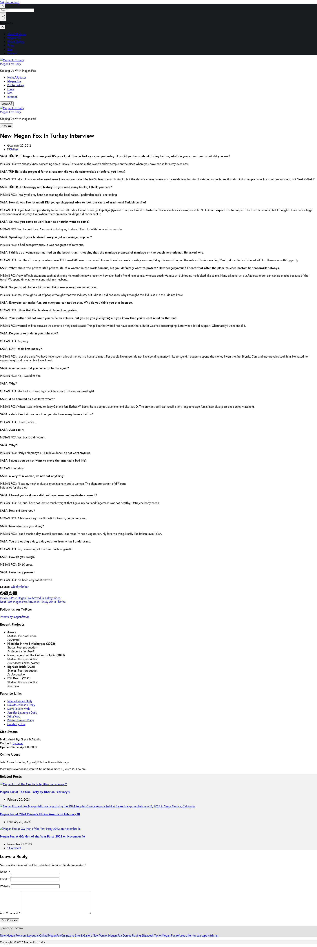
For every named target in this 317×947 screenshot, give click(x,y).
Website (5, 886)
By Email (18, 743)
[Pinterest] (11, 594)
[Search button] (3, 16)
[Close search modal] (2, 6)
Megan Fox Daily (10, 64)
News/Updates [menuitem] (16, 34)
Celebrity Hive (16, 724)
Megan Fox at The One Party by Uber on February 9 (35, 792)
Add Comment (10, 913)
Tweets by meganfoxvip (15, 617)
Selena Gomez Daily (19, 701)
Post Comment (9, 920)
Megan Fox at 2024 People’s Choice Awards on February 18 (40, 814)
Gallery (14, 149)
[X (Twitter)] (6, 594)
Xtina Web (13, 716)
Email (5, 879)
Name (5, 872)
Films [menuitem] (10, 45)
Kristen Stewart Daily (20, 720)
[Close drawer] (2, 27)
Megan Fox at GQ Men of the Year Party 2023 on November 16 (42, 836)
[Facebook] (2, 594)
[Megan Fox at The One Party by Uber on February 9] (33, 784)
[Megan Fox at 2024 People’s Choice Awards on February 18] (97, 806)
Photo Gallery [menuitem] (15, 41)
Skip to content (9, 2)
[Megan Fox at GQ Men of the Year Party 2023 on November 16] (40, 829)
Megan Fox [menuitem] (14, 38)
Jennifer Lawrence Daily (22, 712)
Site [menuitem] (9, 49)
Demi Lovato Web (18, 709)
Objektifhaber (19, 587)
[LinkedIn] (15, 594)
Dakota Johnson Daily (21, 705)
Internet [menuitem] (12, 53)
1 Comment (14, 848)
